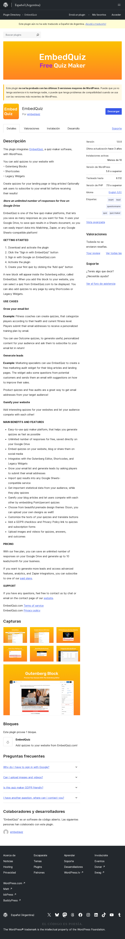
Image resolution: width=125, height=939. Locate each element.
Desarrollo (74, 128)
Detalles (11, 128)
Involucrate (101, 855)
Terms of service (34, 605)
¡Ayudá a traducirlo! (95, 24)
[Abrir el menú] (120, 5)
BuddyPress (12, 900)
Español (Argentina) (22, 915)
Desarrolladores (73, 866)
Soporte (117, 128)
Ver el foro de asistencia (100, 283)
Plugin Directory (12, 14)
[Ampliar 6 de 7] (75, 650)
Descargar (114, 111)
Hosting (8, 866)
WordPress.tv (73, 872)
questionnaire (113, 206)
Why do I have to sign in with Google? (26, 767)
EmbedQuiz (36, 149)
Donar (100, 866)
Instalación (53, 128)
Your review (93, 253)
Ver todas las (114, 253)
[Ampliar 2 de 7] (49, 631)
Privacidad (9, 872)
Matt (7, 889)
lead (118, 200)
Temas (38, 861)
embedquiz (33, 114)
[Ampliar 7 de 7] (75, 668)
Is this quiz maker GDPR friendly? (23, 787)
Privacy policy (32, 610)
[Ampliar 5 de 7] (49, 650)
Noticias (8, 861)
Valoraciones (31, 128)
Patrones (39, 872)
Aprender (69, 855)
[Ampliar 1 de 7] (22, 631)
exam (111, 200)
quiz (105, 213)
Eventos (99, 861)
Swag (99, 872)
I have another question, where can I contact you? (33, 797)
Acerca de (9, 855)
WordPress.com (14, 883)
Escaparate (40, 855)
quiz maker (115, 213)
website (48, 598)
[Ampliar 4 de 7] (22, 650)
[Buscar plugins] (38, 35)
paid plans (26, 578)
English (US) (115, 192)
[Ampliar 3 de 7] (75, 631)
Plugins (38, 866)
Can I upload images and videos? (23, 777)
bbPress (9, 894)
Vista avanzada (95, 222)
